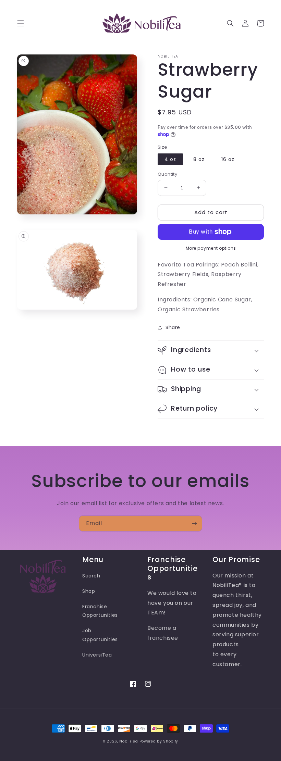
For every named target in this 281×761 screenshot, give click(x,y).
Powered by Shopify (159, 741)
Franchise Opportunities (100, 611)
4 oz (170, 159)
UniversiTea (97, 654)
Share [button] (173, 327)
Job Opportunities (100, 635)
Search (91, 575)
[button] (20, 23)
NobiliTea (128, 741)
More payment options (211, 248)
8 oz (199, 159)
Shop (88, 591)
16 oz (227, 159)
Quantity (167, 174)
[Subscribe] (194, 523)
